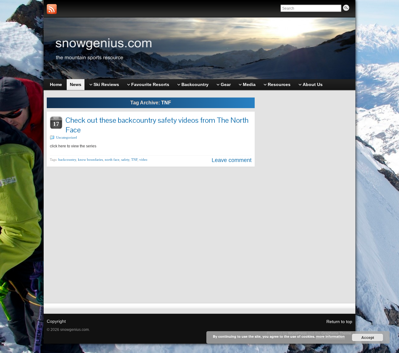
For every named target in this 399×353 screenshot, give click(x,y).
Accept (367, 337)
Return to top (339, 321)
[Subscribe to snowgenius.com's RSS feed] (52, 9)
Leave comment (232, 160)
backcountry (67, 159)
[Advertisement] (307, 192)
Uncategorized (66, 137)
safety (125, 159)
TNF (134, 159)
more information (330, 336)
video (143, 159)
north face (112, 159)
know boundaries (90, 159)
